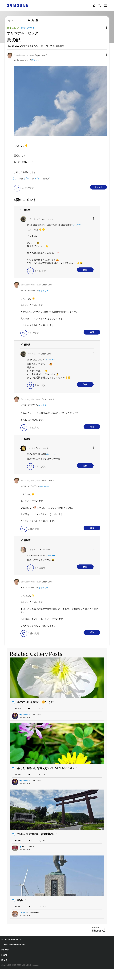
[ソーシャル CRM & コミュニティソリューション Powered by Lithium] (98, 930)
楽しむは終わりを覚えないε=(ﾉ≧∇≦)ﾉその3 (45, 768)
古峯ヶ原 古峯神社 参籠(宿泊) (35, 834)
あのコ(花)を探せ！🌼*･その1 (36, 702)
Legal (4, 955)
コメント (98, 187)
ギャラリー (36, 60)
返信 (85, 270)
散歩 (20, 900)
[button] (102, 55)
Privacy (5, 950)
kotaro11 (23, 912)
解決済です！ (28, 28)
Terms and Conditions (13, 944)
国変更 (4, 960)
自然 (21, 178)
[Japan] (17, 5)
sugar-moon (24, 714)
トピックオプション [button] (102, 28)
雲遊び (46, 178)
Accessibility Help (11, 939)
